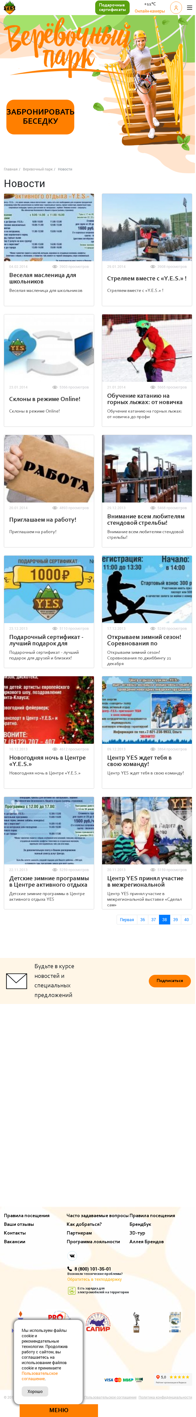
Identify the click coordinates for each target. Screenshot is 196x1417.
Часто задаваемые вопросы (98, 1215)
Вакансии (14, 1241)
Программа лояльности (93, 1241)
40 (186, 919)
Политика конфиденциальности (165, 1397)
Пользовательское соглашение (110, 1397)
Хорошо (35, 1391)
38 (164, 919)
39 (175, 919)
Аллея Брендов (146, 1241)
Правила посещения (27, 1215)
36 (142, 919)
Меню (58, 1411)
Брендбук (140, 1224)
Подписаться (170, 981)
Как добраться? (84, 1224)
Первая (127, 919)
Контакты (15, 1233)
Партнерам (79, 1233)
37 (153, 919)
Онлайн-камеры (150, 11)
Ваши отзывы (19, 1224)
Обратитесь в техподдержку (94, 1279)
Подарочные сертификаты (112, 7)
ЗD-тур (137, 1233)
